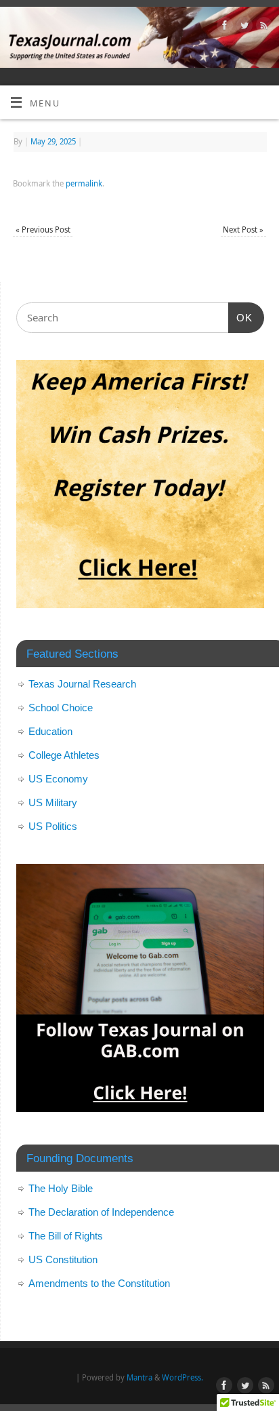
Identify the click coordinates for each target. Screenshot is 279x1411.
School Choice (60, 707)
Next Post (243, 229)
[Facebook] (223, 27)
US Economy (58, 778)
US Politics (52, 826)
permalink (84, 183)
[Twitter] (243, 27)
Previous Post (43, 229)
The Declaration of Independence (101, 1212)
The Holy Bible (60, 1188)
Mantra (139, 1377)
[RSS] (262, 27)
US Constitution (63, 1259)
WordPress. (182, 1377)
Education (50, 731)
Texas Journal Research (82, 684)
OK (240, 317)
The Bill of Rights (65, 1235)
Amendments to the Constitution (99, 1283)
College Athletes (64, 755)
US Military (52, 802)
